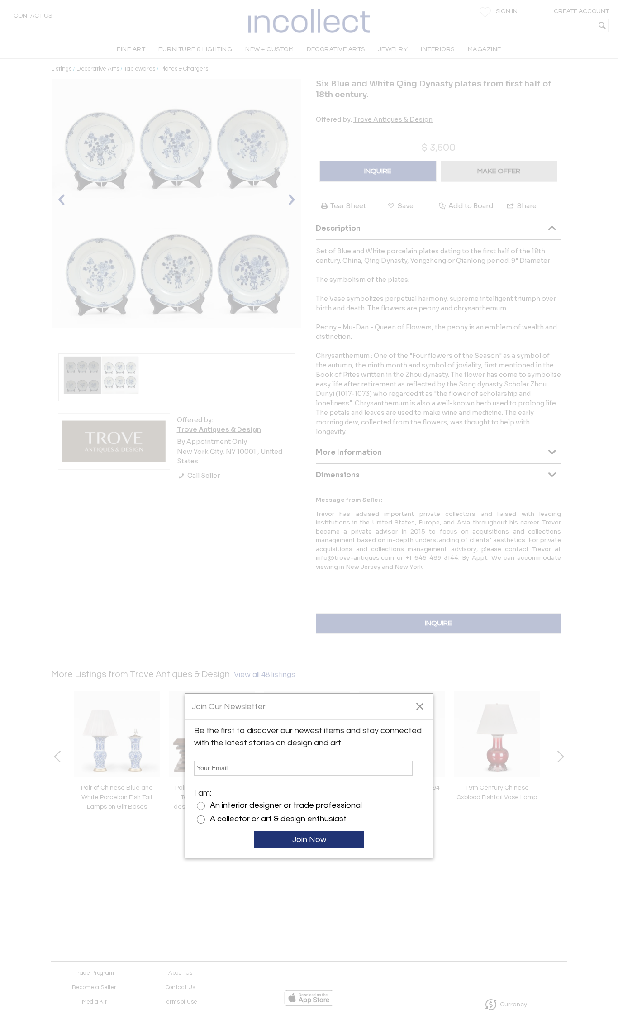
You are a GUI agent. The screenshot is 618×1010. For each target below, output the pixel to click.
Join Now (309, 839)
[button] (419, 706)
